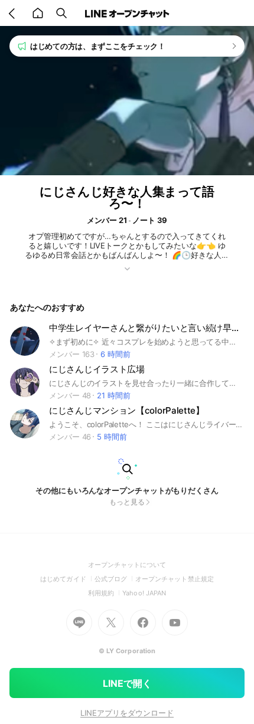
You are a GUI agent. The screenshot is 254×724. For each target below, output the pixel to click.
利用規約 (105, 593)
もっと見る (127, 501)
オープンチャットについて (127, 565)
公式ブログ (115, 579)
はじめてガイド (67, 579)
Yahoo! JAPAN (144, 593)
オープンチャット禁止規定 (174, 579)
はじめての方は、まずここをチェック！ (97, 46)
